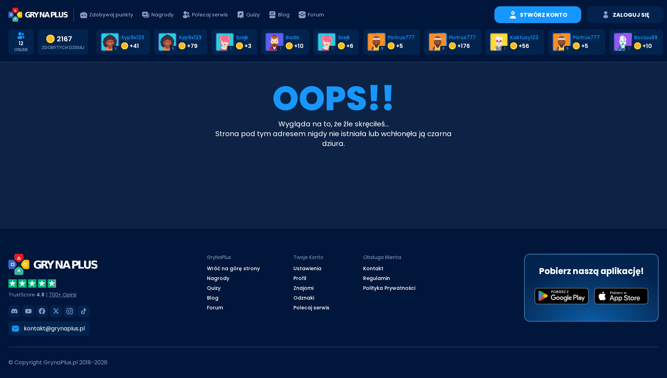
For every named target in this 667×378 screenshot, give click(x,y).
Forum (215, 307)
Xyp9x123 (132, 37)
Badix (292, 37)
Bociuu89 (646, 37)
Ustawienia (307, 268)
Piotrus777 (401, 37)
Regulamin (376, 278)
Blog (212, 297)
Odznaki (303, 297)
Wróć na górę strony (233, 268)
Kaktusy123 (524, 37)
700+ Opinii (62, 294)
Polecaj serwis (311, 307)
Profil (299, 278)
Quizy (214, 288)
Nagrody (218, 278)
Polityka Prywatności (389, 288)
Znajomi (303, 288)
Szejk (242, 37)
